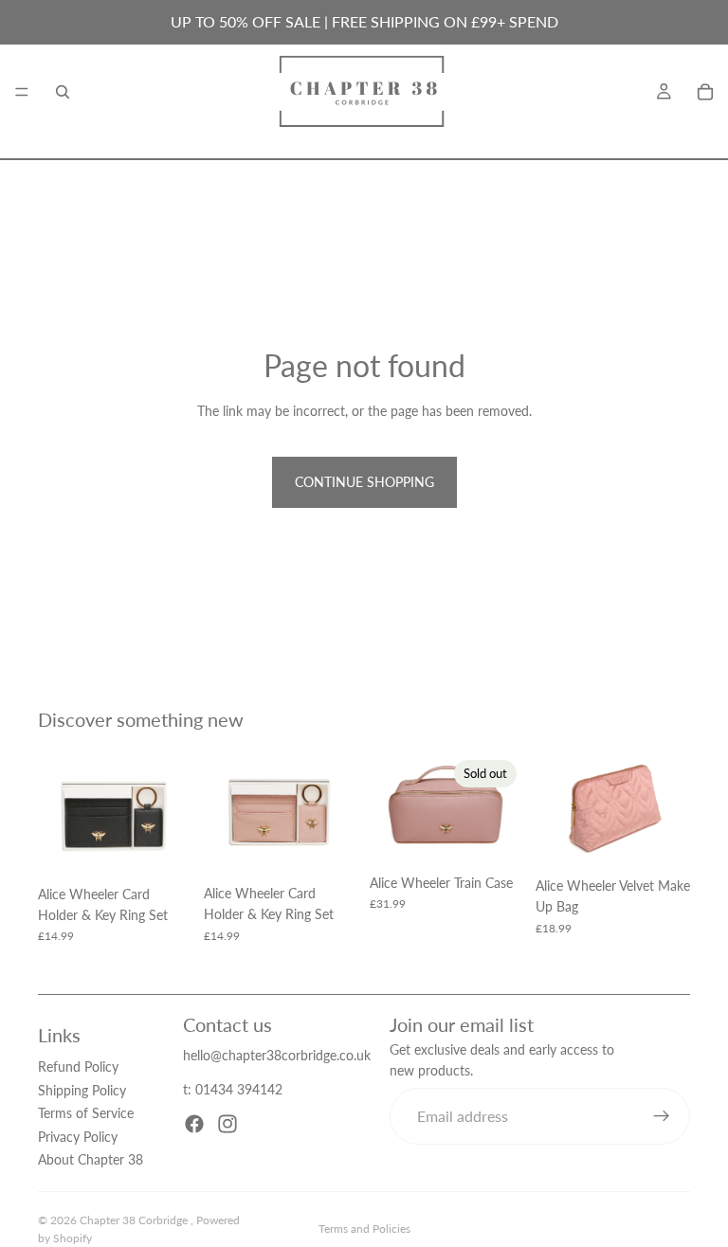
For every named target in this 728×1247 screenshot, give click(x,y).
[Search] (62, 92)
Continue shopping (364, 482)
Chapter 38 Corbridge (135, 1220)
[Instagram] (227, 1123)
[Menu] (22, 92)
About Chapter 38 (90, 1159)
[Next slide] (171, 814)
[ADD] (163, 847)
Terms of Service (86, 1113)
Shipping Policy (82, 1090)
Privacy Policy (78, 1137)
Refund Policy (78, 1067)
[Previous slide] (59, 814)
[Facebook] (194, 1123)
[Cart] (705, 92)
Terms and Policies (364, 1228)
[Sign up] (662, 1116)
